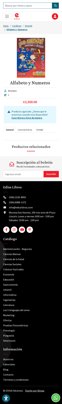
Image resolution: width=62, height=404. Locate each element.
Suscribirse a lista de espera (26, 117)
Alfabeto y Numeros (17, 29)
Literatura (8, 305)
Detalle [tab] (39, 129)
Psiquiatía (8, 335)
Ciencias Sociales (12, 264)
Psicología (9, 330)
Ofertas (7, 320)
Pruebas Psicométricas (15, 325)
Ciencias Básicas (12, 254)
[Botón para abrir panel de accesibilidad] (6, 398)
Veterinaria (9, 340)
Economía (8, 274)
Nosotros (8, 359)
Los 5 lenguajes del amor (16, 310)
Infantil (28, 25)
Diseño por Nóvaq (34, 390)
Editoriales (9, 364)
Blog (5, 369)
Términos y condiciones (16, 379)
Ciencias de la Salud (13, 259)
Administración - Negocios (17, 249)
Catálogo (16, 25)
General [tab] (10, 129)
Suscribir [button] (51, 174)
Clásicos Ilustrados (13, 269)
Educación (8, 279)
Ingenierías (9, 299)
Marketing (8, 315)
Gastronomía (10, 284)
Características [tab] (25, 129)
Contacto (8, 374)
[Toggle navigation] (7, 16)
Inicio (6, 25)
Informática (9, 294)
